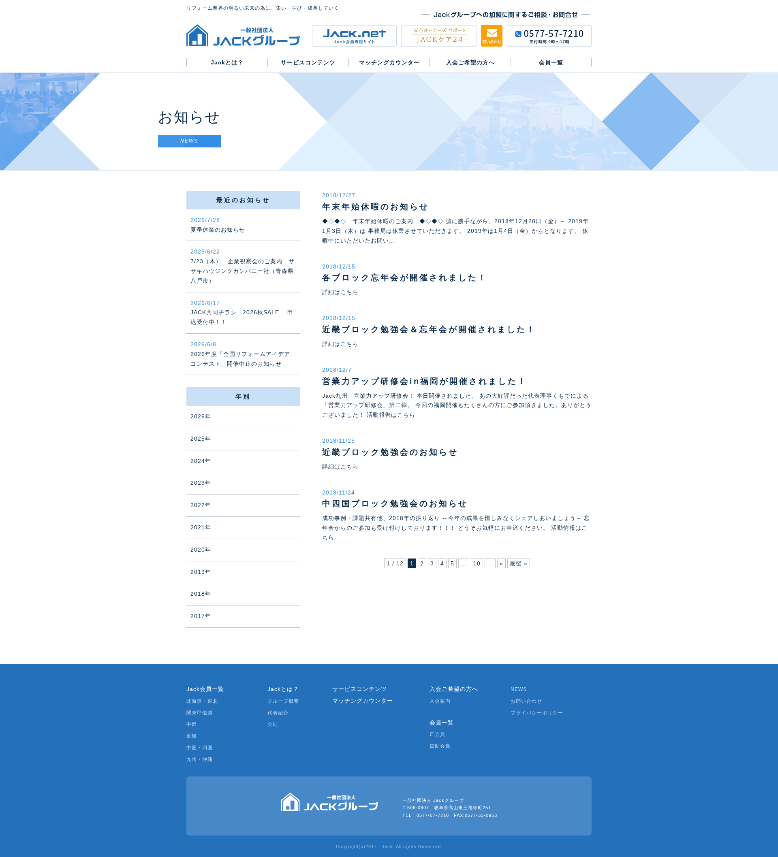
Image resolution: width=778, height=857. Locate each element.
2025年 (200, 438)
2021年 (200, 527)
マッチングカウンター (362, 700)
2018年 (200, 594)
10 (477, 563)
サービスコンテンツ (359, 689)
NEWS (519, 689)
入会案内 (440, 701)
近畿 (191, 736)
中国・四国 (199, 747)
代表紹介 (278, 713)
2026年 (200, 416)
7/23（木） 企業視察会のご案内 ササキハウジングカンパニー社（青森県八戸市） (242, 266)
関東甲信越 (199, 713)
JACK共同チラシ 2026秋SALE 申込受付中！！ (241, 313)
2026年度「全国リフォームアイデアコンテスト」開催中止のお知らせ (240, 354)
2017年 (200, 616)
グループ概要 (283, 701)
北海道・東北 (202, 701)
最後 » (519, 563)
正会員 (437, 734)
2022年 (200, 505)
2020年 (200, 549)
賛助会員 (440, 746)
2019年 (200, 572)
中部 (191, 724)
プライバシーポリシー (537, 713)
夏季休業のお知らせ (217, 225)
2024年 (200, 461)
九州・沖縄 (199, 759)
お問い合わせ (526, 701)
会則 (272, 724)
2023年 (200, 483)
